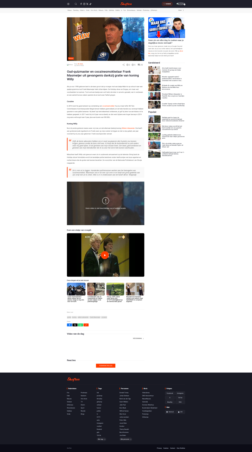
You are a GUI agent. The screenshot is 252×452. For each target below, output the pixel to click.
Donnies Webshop (148, 405)
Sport (82, 408)
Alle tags (100, 439)
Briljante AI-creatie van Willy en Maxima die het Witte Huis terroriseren (172, 87)
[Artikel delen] (123, 65)
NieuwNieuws (146, 399)
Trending (76, 10)
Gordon (122, 426)
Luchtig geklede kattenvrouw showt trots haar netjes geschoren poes (173, 136)
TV (82, 402)
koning (74, 317)
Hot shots (94, 10)
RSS (180, 402)
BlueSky (169, 402)
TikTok (99, 435)
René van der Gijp (125, 399)
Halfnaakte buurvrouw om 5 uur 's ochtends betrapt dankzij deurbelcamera (173, 153)
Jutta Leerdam (124, 417)
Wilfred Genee (124, 411)
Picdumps (146, 10)
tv (121, 10)
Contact (172, 448)
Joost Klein (123, 423)
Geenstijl (145, 402)
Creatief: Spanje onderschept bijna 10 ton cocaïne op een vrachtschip (173, 105)
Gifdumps (154, 10)
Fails (106, 10)
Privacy (159, 448)
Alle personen (125, 439)
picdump (99, 396)
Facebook (170, 393)
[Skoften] (73, 379)
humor (99, 408)
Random (83, 396)
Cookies (166, 448)
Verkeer (139, 10)
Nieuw (70, 10)
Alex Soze (123, 414)
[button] (76, 4)
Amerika (99, 399)
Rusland (99, 429)
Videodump (146, 393)
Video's (82, 10)
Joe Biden (123, 435)
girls (98, 432)
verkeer (99, 405)
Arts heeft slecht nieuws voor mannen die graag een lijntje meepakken (171, 70)
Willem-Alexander (128, 128)
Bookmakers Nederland (149, 408)
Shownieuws (131, 10)
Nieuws (101, 10)
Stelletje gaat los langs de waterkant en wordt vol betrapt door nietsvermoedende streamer (173, 119)
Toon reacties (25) (105, 365)
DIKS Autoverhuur (148, 396)
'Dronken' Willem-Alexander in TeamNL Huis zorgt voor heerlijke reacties (173, 96)
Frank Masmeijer (95, 317)
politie (99, 411)
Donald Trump (124, 393)
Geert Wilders (124, 402)
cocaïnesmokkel (108, 106)
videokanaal (137, 338)
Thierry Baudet (124, 429)
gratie (69, 317)
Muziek (83, 411)
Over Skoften (181, 448)
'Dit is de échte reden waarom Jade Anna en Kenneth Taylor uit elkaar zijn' (172, 145)
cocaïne (104, 317)
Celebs (117, 10)
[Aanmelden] (180, 3)
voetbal (99, 426)
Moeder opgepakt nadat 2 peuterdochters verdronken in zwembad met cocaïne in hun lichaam (172, 79)
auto (98, 420)
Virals (87, 10)
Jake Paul (123, 405)
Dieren (83, 405)
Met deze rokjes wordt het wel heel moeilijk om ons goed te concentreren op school (172, 127)
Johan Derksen (124, 396)
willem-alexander (83, 317)
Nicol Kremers (124, 432)
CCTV (98, 417)
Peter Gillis (123, 420)
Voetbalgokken (147, 411)
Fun (124, 10)
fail (98, 393)
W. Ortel (80, 64)
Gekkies (111, 10)
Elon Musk (123, 408)
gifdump (99, 402)
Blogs (82, 414)
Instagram (100, 423)
